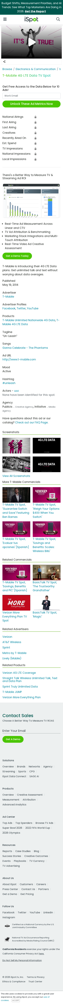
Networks (34, 766)
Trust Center (35, 981)
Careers (41, 884)
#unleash (8, 383)
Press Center (10, 889)
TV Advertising (11, 866)
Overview (8, 766)
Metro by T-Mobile (14, 653)
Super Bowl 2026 (12, 828)
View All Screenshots (16, 476)
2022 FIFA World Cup (37, 828)
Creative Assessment (30, 795)
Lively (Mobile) (11, 658)
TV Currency (36, 861)
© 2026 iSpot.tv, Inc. (13, 977)
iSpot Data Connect (14, 776)
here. (41, 953)
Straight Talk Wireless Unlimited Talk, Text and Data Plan (29, 679)
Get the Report (35, 11)
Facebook (8, 308)
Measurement (10, 799)
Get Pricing (27, 894)
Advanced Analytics (14, 804)
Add (16, 390)
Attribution (29, 799)
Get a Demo (9, 894)
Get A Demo (13, 739)
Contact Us (28, 889)
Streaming (8, 771)
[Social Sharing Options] (4, 61)
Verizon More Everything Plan (21, 697)
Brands (21, 766)
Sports (22, 771)
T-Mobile (8, 296)
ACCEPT (15, 1000)
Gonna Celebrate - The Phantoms (25, 348)
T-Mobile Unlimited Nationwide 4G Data (28, 320)
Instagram (8, 917)
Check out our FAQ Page (31, 422)
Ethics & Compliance (13, 981)
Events (6, 861)
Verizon (7, 637)
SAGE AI (34, 776)
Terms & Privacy (35, 977)
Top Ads (7, 823)
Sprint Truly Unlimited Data (20, 686)
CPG (32, 771)
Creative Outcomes (36, 856)
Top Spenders (23, 823)
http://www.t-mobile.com (19, 359)
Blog (36, 851)
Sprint (6, 647)
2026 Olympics (11, 833)
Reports (7, 851)
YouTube (32, 308)
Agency (47, 766)
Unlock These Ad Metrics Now (31, 104)
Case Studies (23, 851)
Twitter (21, 308)
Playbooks (20, 861)
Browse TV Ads (44, 823)
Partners (43, 889)
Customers (26, 884)
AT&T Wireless (11, 642)
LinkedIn (48, 912)
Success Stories (11, 856)
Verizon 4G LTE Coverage (19, 673)
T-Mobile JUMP (12, 692)
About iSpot (9, 884)
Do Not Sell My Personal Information (22, 960)
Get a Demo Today (17, 256)
